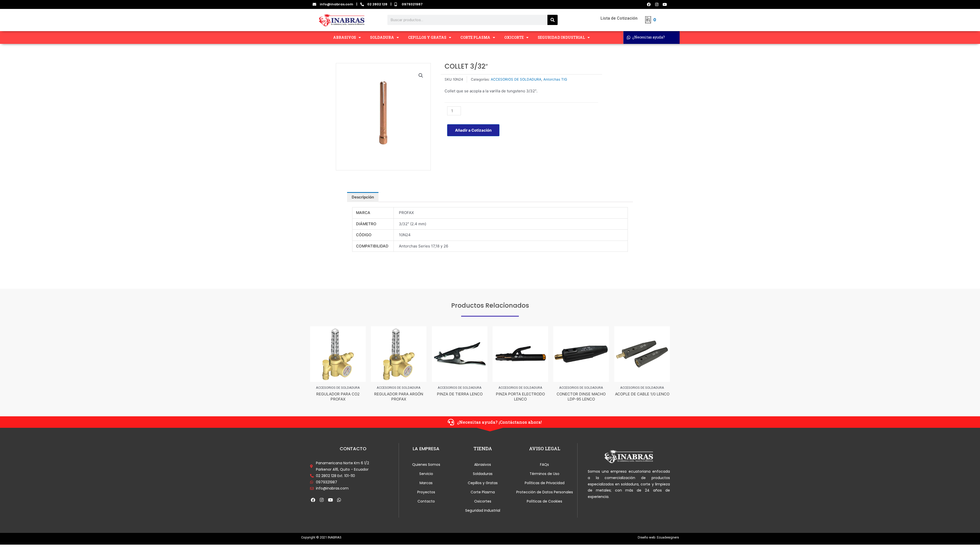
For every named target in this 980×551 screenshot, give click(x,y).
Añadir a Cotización (473, 130)
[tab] (362, 197)
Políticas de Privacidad (545, 482)
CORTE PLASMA (475, 37)
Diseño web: (647, 537)
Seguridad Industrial (482, 510)
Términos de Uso (544, 473)
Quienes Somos (426, 464)
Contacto (426, 501)
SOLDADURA (382, 37)
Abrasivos (482, 464)
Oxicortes (482, 501)
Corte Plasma (483, 492)
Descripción (363, 197)
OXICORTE (514, 37)
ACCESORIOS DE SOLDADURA (516, 79)
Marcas (426, 482)
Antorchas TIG (555, 79)
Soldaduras (483, 473)
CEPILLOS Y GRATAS (427, 37)
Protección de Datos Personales (544, 492)
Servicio (426, 473)
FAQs (544, 464)
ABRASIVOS (344, 37)
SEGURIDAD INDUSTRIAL (561, 37)
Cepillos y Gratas (483, 482)
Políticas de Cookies (544, 501)
